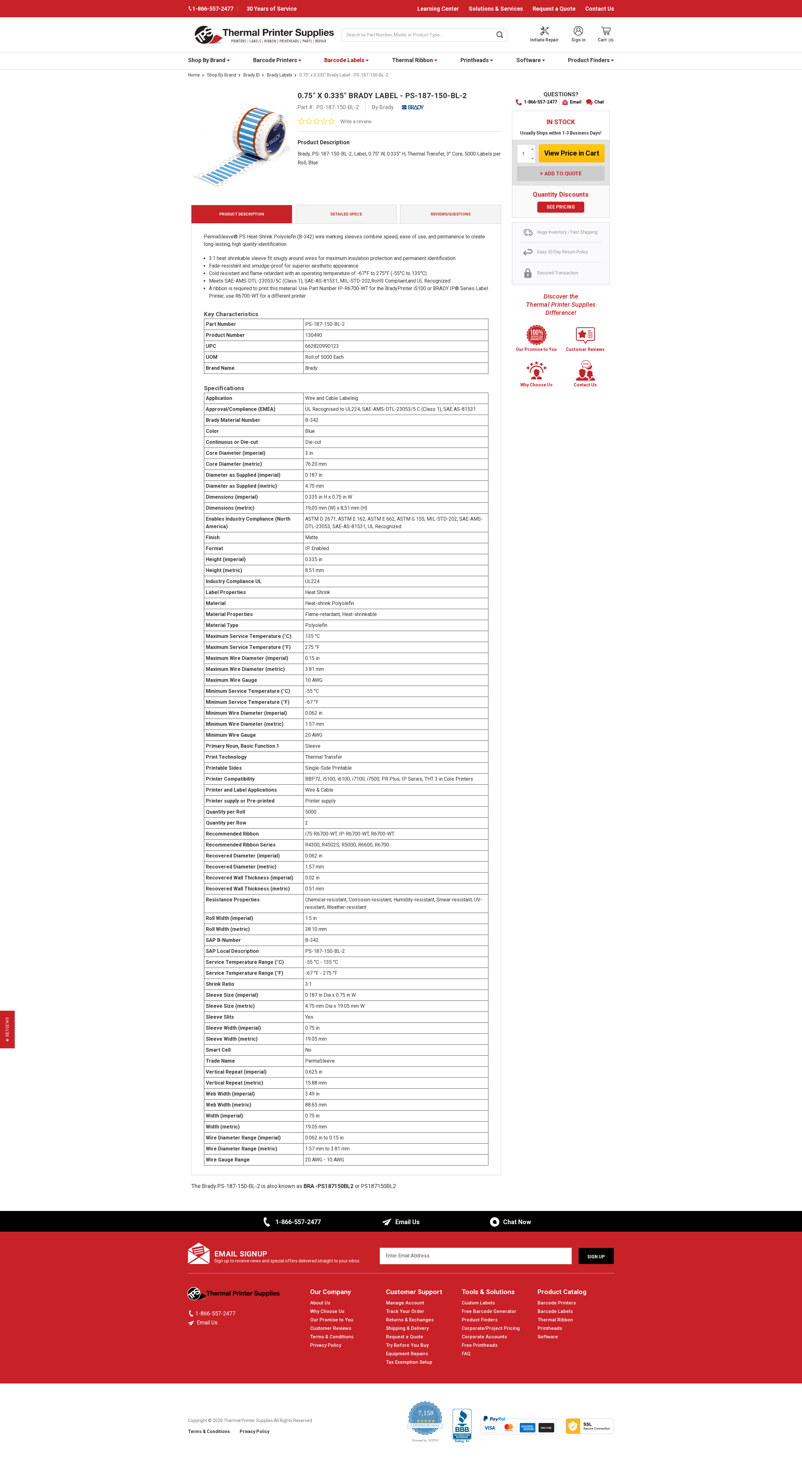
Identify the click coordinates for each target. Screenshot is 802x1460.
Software (529, 60)
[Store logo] (234, 1295)
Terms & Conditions (331, 1337)
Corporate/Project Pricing (491, 1328)
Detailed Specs (346, 214)
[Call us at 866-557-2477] (191, 1313)
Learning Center (438, 8)
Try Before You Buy (407, 1345)
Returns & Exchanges (410, 1320)
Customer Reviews (330, 1328)
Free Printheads (479, 1345)
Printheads (475, 60)
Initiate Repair (544, 39)
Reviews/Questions (451, 214)
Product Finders (589, 60)
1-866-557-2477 (540, 101)
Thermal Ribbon (413, 60)
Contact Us (599, 8)
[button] (7, 1029)
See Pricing (561, 207)
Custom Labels (478, 1303)
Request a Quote (554, 8)
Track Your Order (405, 1311)
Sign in (578, 39)
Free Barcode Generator (489, 1311)
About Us (320, 1303)
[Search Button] (500, 34)
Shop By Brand (207, 60)
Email (575, 101)
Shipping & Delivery (407, 1328)
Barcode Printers (275, 60)
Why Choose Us (327, 1311)
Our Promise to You (331, 1320)
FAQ (466, 1353)
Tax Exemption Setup (409, 1362)
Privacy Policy (325, 1345)
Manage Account (405, 1303)
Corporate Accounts (484, 1337)
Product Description (241, 214)
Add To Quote (563, 173)
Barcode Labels (345, 60)
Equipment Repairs (407, 1353)
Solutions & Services (496, 8)
